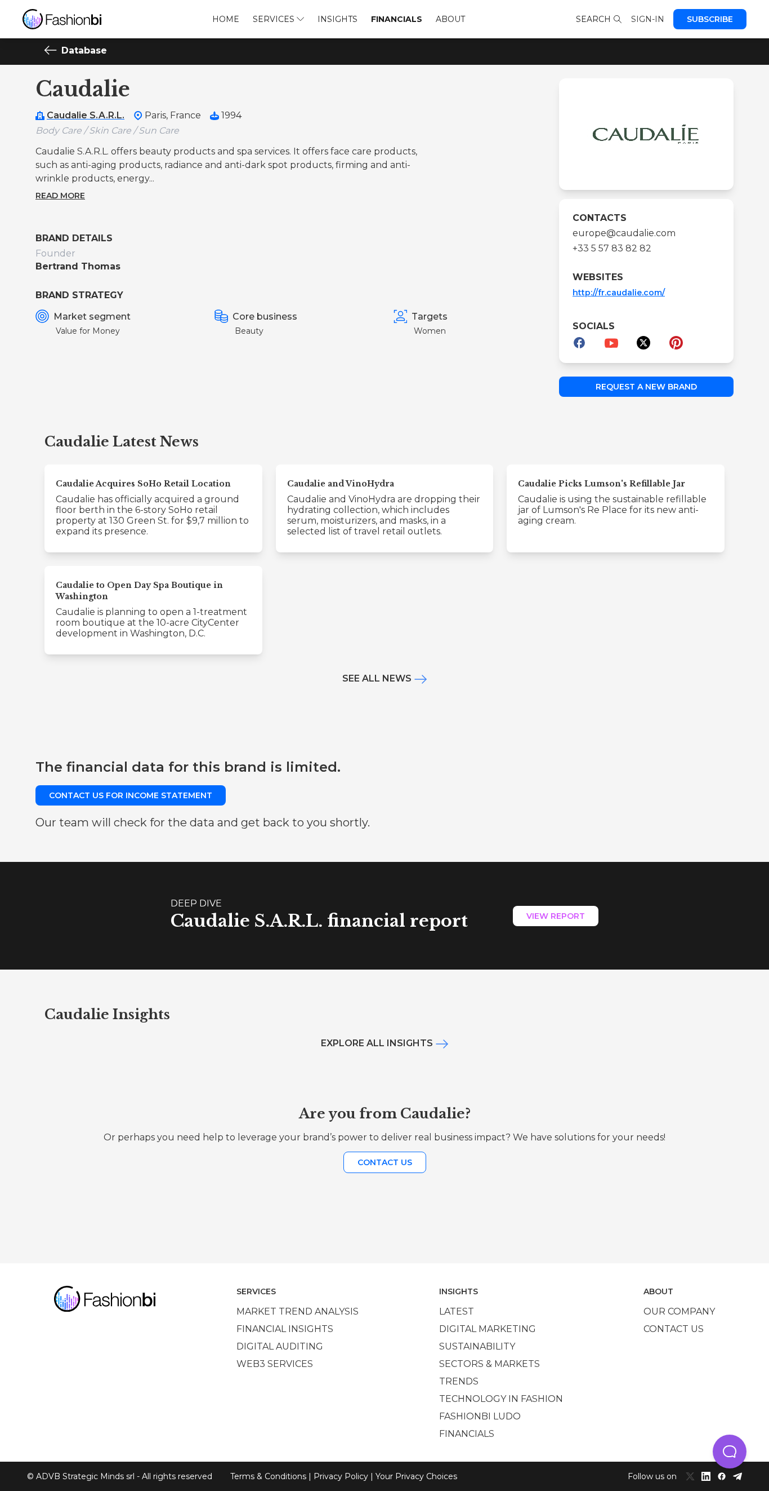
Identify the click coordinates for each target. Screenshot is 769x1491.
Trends (459, 1381)
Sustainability (477, 1346)
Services (273, 19)
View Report (555, 916)
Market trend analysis (297, 1311)
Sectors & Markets (489, 1364)
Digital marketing (487, 1329)
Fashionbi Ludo (480, 1416)
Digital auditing (279, 1346)
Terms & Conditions (268, 1476)
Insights (337, 19)
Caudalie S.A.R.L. (85, 115)
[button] (729, 1451)
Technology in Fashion (501, 1398)
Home (225, 19)
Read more (60, 196)
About (450, 19)
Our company (679, 1311)
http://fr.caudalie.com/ (619, 292)
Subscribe (710, 19)
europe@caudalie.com (624, 233)
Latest (456, 1311)
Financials (396, 19)
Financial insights (284, 1329)
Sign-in (647, 19)
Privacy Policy (341, 1476)
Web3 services (274, 1364)
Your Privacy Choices (416, 1476)
